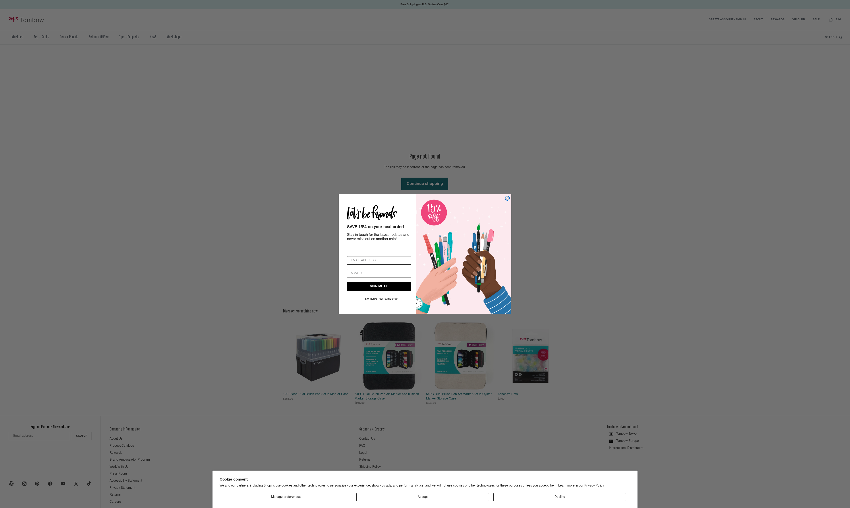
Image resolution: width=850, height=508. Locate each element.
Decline (559, 496)
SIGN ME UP (379, 286)
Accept (423, 496)
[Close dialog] (507, 198)
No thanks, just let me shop (381, 299)
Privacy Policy (594, 485)
